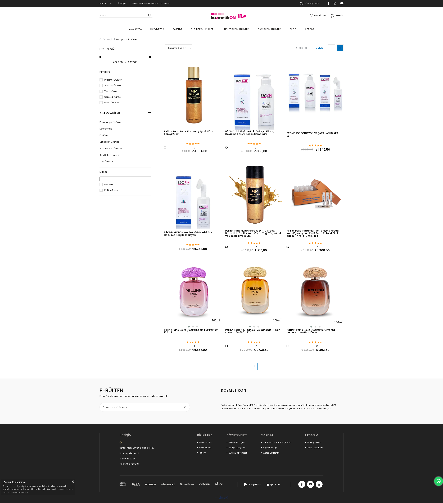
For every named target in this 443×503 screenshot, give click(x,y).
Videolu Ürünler (113, 85)
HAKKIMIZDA (157, 29)
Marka (103, 172)
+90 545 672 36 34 (129, 463)
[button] (189, 326)
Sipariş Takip (270, 447)
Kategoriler (110, 112)
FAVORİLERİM (320, 15)
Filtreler (105, 72)
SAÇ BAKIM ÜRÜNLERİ (269, 29)
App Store (275, 484)
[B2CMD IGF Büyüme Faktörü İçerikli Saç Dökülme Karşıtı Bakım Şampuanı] (254, 93)
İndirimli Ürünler (113, 79)
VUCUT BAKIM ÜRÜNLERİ (236, 29)
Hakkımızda (205, 447)
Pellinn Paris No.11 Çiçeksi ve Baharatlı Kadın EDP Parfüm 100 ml (252, 331)
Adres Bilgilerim (271, 452)
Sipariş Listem (314, 442)
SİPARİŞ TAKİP (312, 3)
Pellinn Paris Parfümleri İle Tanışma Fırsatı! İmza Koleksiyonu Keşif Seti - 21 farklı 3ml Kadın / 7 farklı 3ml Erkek (313, 233)
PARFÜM (177, 29)
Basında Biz (205, 442)
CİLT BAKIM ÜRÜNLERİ (202, 29)
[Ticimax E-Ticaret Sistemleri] (221, 498)
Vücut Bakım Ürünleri (111, 148)
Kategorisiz (106, 128)
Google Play (254, 484)
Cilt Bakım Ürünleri (110, 142)
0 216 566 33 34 (127, 458)
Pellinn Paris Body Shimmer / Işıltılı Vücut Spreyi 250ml (189, 133)
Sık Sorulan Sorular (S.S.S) (277, 442)
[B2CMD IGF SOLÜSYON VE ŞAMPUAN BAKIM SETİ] (315, 93)
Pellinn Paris (111, 190)
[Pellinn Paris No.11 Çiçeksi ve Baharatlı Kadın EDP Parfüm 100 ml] (254, 291)
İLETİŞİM (122, 3)
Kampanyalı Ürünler (111, 122)
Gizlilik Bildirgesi (237, 442)
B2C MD (108, 184)
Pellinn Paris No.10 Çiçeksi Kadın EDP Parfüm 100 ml (191, 331)
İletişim (202, 452)
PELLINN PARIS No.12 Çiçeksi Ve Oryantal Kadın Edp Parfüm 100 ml (311, 331)
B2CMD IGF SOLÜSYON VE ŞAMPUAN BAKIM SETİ (312, 134)
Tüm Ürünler (106, 161)
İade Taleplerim (315, 447)
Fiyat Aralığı (107, 48)
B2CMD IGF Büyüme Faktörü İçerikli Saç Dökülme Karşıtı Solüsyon (188, 234)
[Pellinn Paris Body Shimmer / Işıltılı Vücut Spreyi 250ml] (193, 93)
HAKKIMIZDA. (106, 3)
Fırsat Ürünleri (111, 102)
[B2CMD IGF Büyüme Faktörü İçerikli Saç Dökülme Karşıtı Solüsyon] (193, 192)
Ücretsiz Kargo (112, 97)
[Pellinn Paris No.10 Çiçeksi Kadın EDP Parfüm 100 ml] (193, 291)
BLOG (293, 29)
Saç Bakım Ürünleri (110, 155)
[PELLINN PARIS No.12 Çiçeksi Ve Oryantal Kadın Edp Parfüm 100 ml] (315, 291)
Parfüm (104, 135)
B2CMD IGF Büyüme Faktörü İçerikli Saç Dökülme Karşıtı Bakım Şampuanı (249, 133)
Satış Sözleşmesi (237, 447)
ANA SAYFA (135, 29)
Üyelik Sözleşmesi (238, 452)
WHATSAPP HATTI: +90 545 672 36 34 (151, 3)
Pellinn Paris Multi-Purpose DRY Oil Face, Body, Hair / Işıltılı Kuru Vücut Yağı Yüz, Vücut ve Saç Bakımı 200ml (253, 233)
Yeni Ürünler (111, 91)
